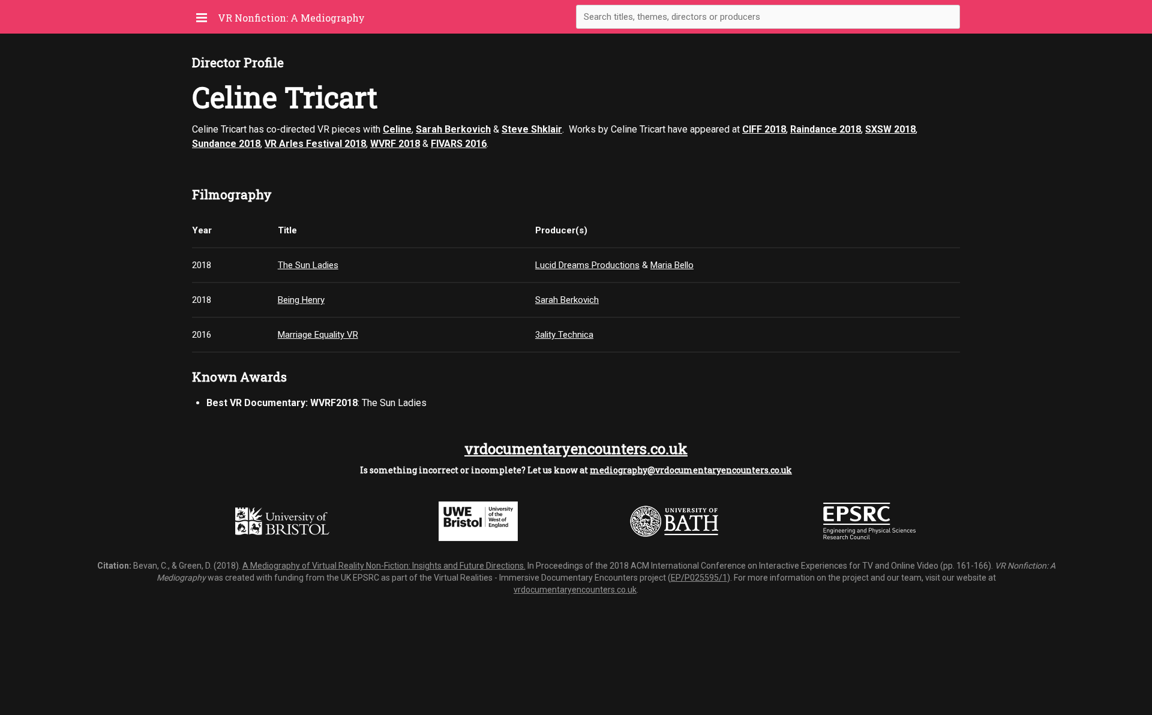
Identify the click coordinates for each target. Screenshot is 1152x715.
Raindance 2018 (825, 129)
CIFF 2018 (764, 129)
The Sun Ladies (308, 265)
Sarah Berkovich (453, 129)
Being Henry (301, 300)
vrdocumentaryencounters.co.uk (576, 448)
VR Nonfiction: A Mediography (291, 17)
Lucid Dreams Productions (587, 265)
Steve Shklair (532, 129)
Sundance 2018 (226, 143)
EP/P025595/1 (699, 577)
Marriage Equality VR (318, 334)
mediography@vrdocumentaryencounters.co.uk (691, 470)
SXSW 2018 (890, 129)
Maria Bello (672, 265)
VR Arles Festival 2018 (315, 143)
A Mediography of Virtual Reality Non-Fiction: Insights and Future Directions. (384, 565)
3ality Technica (564, 334)
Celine (397, 129)
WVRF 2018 (395, 143)
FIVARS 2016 (459, 143)
